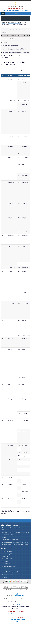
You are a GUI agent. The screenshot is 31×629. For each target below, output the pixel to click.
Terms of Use (6, 561)
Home (3, 22)
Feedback (7, 587)
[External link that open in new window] (6, 581)
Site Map (14, 586)
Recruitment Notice (8, 39)
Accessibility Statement (9, 559)
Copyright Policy (7, 551)
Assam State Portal (7, 575)
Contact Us (23, 586)
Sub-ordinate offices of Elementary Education (16, 35)
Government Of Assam (15, 6)
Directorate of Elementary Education (15, 10)
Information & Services (14, 22)
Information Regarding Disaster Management (16, 52)
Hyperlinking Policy (7, 554)
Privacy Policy (6, 556)
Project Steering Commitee (10, 46)
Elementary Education (15, 8)
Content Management (8, 566)
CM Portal (5, 577)
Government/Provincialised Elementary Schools (14, 31)
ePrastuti (5, 42)
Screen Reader (6, 564)
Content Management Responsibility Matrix (15, 49)
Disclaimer (17, 587)
